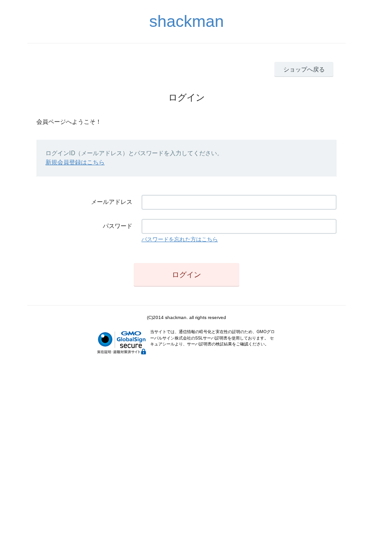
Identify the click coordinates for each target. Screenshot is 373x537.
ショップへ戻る (304, 69)
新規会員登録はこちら (75, 162)
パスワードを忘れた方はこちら (179, 239)
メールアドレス (111, 201)
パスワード (117, 226)
